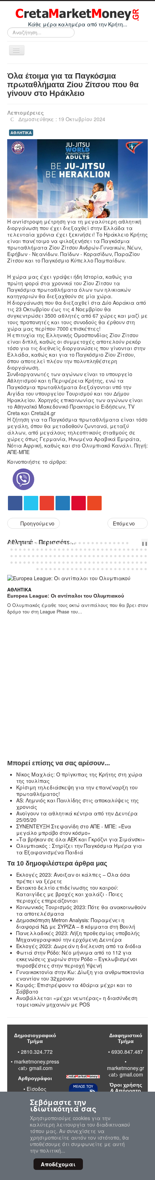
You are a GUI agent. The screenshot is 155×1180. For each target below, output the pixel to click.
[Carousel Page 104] (59, 563)
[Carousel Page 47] (89, 550)
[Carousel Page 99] (37, 563)
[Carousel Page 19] (88, 543)
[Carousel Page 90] (137, 556)
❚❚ (144, 543)
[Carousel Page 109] (81, 563)
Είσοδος (36, 1088)
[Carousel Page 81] (98, 556)
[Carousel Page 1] (10, 543)
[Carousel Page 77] (81, 556)
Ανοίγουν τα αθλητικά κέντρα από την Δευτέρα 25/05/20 (77, 816)
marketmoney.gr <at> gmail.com (125, 1071)
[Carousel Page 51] (107, 550)
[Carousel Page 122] (137, 563)
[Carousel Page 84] (111, 556)
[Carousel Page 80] (94, 556)
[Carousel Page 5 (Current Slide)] (28, 543)
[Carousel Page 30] (16, 550)
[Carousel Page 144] (120, 569)
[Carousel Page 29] (11, 550)
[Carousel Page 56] (128, 550)
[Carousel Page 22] (101, 543)
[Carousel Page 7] (36, 543)
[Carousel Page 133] (72, 569)
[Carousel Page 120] (128, 563)
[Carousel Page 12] (58, 543)
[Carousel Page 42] (68, 550)
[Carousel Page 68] (42, 556)
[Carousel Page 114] (102, 563)
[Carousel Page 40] (59, 550)
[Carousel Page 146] (128, 569)
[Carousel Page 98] (33, 563)
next (140, 543)
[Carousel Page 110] (85, 563)
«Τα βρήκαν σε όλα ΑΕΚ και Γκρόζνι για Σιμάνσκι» (80, 839)
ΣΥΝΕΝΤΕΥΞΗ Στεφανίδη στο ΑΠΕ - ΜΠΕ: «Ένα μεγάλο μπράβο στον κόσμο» (73, 829)
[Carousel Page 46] (85, 550)
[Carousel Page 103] (55, 563)
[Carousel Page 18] (84, 543)
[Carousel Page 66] (33, 556)
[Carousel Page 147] (133, 569)
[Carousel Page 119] (124, 563)
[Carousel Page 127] (46, 569)
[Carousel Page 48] (94, 550)
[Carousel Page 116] (111, 563)
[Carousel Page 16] (75, 543)
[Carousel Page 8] (41, 543)
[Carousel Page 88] (128, 556)
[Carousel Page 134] (76, 569)
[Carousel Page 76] (76, 556)
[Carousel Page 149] (141, 569)
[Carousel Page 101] (46, 563)
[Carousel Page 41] (63, 550)
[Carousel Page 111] (89, 563)
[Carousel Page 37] (46, 550)
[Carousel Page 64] (24, 556)
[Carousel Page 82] (102, 556)
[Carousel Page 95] (20, 563)
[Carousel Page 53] (115, 550)
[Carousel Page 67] (37, 556)
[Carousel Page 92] (146, 556)
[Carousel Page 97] (29, 563)
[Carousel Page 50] (102, 550)
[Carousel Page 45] (81, 550)
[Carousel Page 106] (68, 563)
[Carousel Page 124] (146, 563)
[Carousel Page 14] (67, 543)
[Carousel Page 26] (119, 543)
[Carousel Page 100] (42, 563)
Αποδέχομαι (58, 1164)
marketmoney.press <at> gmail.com (36, 1064)
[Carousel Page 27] (123, 543)
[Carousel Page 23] (106, 543)
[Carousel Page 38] (50, 550)
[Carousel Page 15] (71, 543)
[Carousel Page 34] (33, 550)
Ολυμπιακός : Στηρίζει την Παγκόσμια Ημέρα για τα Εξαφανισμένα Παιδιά (79, 849)
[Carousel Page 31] (20, 550)
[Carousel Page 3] (19, 543)
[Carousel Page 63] (20, 556)
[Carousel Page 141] (107, 569)
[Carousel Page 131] (63, 569)
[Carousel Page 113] (98, 563)
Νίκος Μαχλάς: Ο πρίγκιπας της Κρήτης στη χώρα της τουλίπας (79, 777)
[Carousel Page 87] (124, 556)
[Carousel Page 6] (32, 543)
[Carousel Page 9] (45, 543)
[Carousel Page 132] (68, 569)
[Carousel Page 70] (50, 556)
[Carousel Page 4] (23, 543)
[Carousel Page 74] (68, 556)
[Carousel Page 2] (15, 543)
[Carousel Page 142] (111, 569)
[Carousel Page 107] (72, 563)
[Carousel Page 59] (141, 550)
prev (134, 543)
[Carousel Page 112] (94, 563)
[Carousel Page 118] (120, 563)
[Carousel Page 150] (146, 569)
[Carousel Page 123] (141, 563)
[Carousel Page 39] (55, 550)
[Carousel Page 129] (55, 569)
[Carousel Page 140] (102, 569)
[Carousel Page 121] (133, 563)
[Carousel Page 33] (29, 550)
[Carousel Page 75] (72, 556)
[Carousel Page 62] (16, 556)
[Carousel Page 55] (124, 550)
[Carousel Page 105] (63, 563)
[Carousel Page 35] (37, 550)
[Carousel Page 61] (11, 556)
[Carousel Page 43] (72, 550)
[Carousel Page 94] (16, 563)
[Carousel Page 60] (146, 550)
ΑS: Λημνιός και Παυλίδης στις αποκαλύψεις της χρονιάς (77, 803)
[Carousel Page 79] (89, 556)
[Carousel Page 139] (98, 569)
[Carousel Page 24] (110, 543)
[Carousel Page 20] (93, 543)
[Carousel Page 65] (29, 556)
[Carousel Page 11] (54, 543)
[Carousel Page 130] (59, 569)
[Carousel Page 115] (107, 563)
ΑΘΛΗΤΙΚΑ (21, 132)
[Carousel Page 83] (107, 556)
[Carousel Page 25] (114, 543)
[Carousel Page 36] (42, 550)
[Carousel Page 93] (11, 563)
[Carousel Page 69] (46, 556)
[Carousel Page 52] (111, 550)
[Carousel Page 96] (24, 563)
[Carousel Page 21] (97, 543)
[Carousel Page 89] (133, 556)
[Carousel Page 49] (98, 550)
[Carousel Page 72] (59, 556)
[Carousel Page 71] (55, 556)
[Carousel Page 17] (80, 543)
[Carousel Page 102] (50, 563)
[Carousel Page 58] (137, 550)
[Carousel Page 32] (24, 550)
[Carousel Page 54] (120, 550)
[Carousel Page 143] (115, 569)
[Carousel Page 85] (115, 556)
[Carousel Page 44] (76, 550)
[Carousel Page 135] (81, 569)
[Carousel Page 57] (133, 550)
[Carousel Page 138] (94, 569)
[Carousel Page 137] (89, 569)
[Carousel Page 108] (76, 563)
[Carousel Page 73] (63, 556)
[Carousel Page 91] (141, 556)
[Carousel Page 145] (124, 569)
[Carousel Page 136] (85, 569)
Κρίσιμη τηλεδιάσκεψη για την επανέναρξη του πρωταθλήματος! (77, 790)
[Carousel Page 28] (127, 543)
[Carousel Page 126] (42, 569)
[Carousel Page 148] (137, 569)
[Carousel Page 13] (62, 543)
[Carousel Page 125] (37, 569)
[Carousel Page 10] (49, 543)
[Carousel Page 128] (50, 569)
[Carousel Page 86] (120, 556)
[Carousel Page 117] (115, 563)
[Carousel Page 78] (85, 556)
